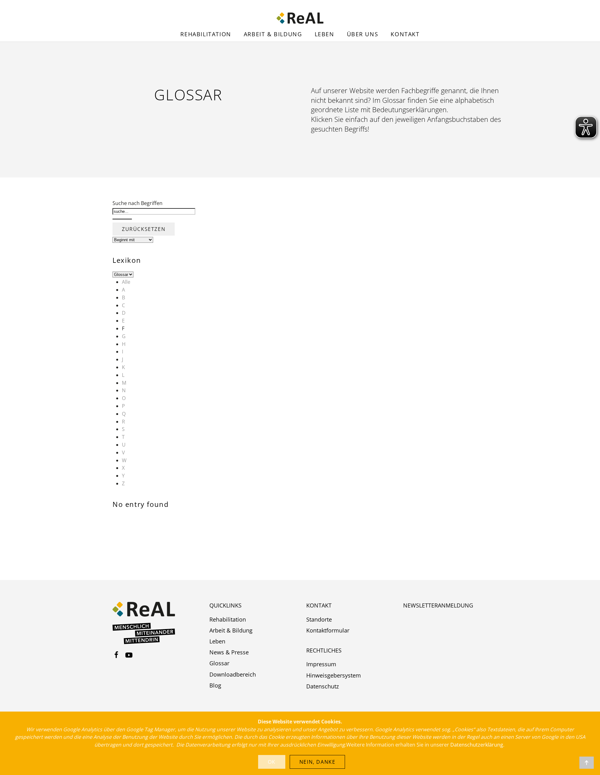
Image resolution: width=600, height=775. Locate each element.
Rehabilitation (205, 34)
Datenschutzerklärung (476, 744)
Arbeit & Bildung (273, 34)
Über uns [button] (362, 34)
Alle (126, 281)
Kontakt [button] (405, 34)
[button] (586, 763)
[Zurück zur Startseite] (300, 18)
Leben (324, 34)
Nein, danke (317, 761)
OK (272, 761)
